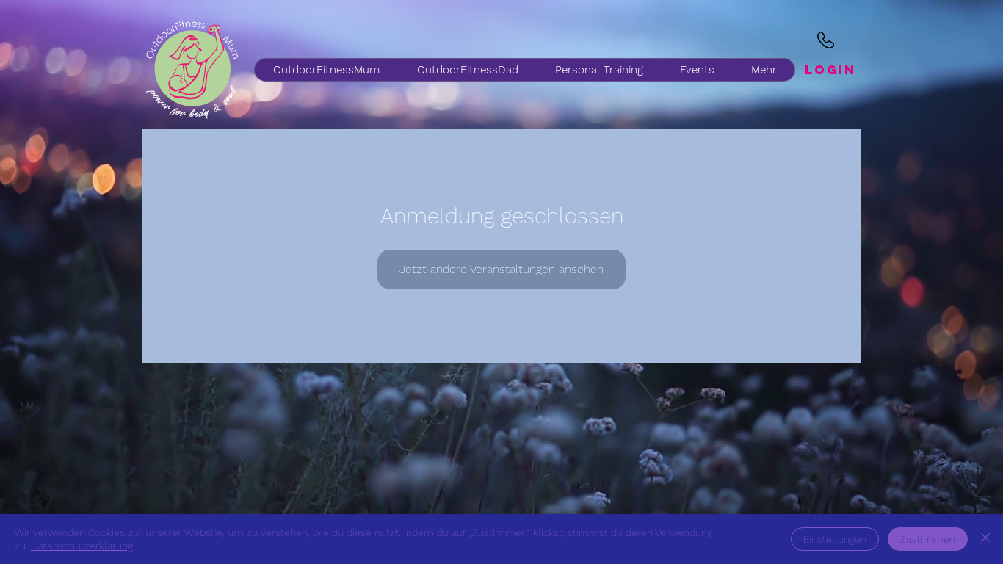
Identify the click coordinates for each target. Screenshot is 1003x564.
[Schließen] (985, 539)
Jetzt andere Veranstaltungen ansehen (501, 269)
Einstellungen (834, 539)
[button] (467, 70)
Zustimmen (927, 539)
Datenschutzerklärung (82, 546)
